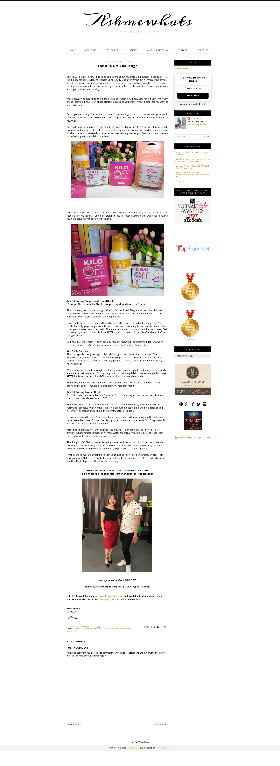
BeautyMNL (80, 629)
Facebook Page (108, 599)
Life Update (179, 181)
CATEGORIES (112, 50)
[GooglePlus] (187, 405)
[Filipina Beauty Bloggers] (190, 341)
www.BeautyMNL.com (111, 596)
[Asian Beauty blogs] (190, 304)
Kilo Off (110, 629)
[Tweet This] (154, 627)
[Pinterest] (181, 405)
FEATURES (132, 50)
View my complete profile (198, 124)
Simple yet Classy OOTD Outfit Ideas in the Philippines (192, 153)
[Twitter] (198, 405)
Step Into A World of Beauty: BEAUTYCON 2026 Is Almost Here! (192, 167)
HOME (73, 50)
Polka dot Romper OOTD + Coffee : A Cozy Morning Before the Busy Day (192, 160)
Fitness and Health (95, 629)
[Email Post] (98, 626)
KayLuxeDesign (163, 748)
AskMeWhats (196, 118)
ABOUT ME (90, 50)
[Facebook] (192, 405)
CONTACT (182, 50)
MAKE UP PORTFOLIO (157, 50)
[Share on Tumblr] (165, 627)
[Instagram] (204, 405)
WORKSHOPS (203, 50)
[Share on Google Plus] (161, 627)
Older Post (161, 724)
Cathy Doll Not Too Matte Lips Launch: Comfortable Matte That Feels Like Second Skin (192, 174)
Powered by (186, 104)
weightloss (72, 631)
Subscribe (193, 95)
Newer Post (74, 724)
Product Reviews (123, 629)
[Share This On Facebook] (151, 627)
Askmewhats (140, 21)
